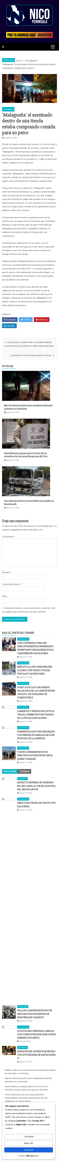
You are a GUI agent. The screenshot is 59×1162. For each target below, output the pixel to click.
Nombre (6, 572)
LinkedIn (10, 325)
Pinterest (42, 319)
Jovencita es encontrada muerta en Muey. (31, 355)
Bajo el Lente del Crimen (18, 632)
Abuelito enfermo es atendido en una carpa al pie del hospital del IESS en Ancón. (36, 786)
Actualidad (8, 109)
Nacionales (22, 1006)
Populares (10, 771)
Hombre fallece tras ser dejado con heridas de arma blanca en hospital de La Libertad (36, 735)
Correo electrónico (11, 584)
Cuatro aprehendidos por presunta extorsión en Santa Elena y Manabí (35, 755)
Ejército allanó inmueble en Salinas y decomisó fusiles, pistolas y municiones (34, 670)
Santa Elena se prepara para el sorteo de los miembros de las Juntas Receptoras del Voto (26, 455)
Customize (29, 1136)
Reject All (28, 1143)
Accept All (28, 1150)
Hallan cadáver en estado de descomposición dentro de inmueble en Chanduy (34, 1014)
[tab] (10, 771)
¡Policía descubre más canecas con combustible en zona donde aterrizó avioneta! (36, 1034)
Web (4, 596)
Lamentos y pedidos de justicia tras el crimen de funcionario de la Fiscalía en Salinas (35, 714)
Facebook (10, 319)
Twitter (27, 319)
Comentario (8, 536)
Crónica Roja (23, 639)
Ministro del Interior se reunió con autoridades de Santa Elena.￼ (36, 1055)
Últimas (24, 771)
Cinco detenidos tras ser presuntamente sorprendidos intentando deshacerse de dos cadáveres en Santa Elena (26, 1097)
